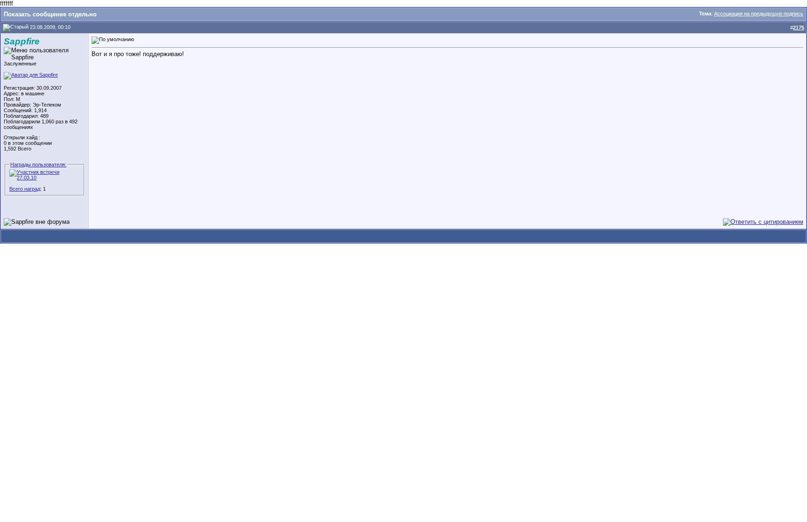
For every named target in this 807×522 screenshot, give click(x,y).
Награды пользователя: (38, 164)
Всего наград (24, 189)
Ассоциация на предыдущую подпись (758, 13)
